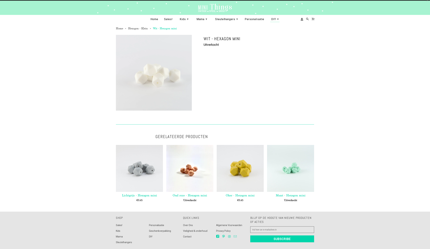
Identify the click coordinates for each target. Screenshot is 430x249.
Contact (187, 236)
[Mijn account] (302, 19)
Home (154, 19)
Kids (118, 231)
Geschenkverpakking (160, 231)
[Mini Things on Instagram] (229, 236)
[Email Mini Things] (235, 236)
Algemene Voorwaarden (229, 225)
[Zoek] (307, 19)
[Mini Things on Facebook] (218, 236)
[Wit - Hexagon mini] (154, 73)
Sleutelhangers (124, 242)
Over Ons (188, 225)
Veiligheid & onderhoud (195, 231)
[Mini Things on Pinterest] (224, 236)
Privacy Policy (223, 231)
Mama (119, 236)
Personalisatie (156, 225)
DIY (151, 236)
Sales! (119, 225)
